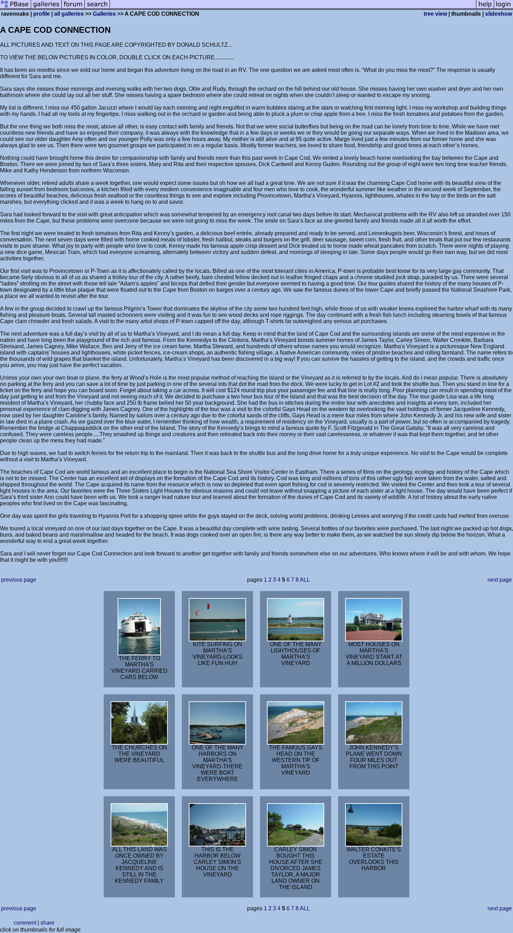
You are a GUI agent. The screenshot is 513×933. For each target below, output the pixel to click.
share (47, 923)
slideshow (498, 14)
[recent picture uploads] (46, 8)
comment (25, 923)
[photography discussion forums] (73, 8)
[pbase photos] (15, 8)
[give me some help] (485, 8)
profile (41, 14)
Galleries (104, 14)
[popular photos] (293, 8)
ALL (305, 580)
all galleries (69, 14)
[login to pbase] (503, 8)
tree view (435, 14)
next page (500, 580)
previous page (18, 580)
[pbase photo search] (97, 8)
